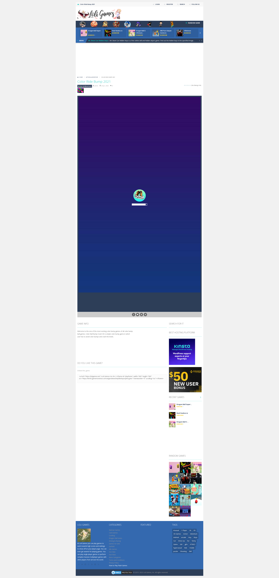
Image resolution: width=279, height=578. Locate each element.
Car (174, 541)
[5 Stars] (190, 85)
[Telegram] (95, 564)
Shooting (183, 551)
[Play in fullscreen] (141, 314)
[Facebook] (79, 564)
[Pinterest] (92, 564)
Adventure (193, 534)
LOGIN (157, 4)
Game (175, 544)
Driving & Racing (115, 541)
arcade (183, 537)
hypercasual (177, 548)
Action (185, 534)
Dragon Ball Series (115, 538)
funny (194, 541)
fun (188, 541)
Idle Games (113, 549)
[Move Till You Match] (174, 489)
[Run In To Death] (196, 478)
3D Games (177, 534)
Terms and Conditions (117, 560)
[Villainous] (185, 478)
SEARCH (182, 4)
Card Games (113, 533)
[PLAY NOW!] (84, 33)
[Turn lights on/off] (133, 314)
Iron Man (112, 552)
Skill (190, 551)
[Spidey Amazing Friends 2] (174, 500)
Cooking (112, 535)
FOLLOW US (195, 4)
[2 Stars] (186, 85)
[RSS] (98, 564)
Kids (185, 548)
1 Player (184, 530)
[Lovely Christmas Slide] (196, 489)
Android (176, 537)
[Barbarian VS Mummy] (185, 500)
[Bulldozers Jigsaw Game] (185, 489)
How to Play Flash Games (118, 565)
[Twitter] (82, 564)
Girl (181, 544)
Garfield (111, 546)
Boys (195, 537)
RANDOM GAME (194, 23)
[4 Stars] (189, 85)
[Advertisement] (139, 59)
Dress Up (181, 541)
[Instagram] (88, 564)
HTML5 (192, 544)
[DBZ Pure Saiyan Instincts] (174, 478)
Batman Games (114, 530)
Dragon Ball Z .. (182, 422)
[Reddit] (85, 564)
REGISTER (170, 4)
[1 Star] (184, 85)
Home (81, 77)
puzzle (175, 551)
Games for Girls (114, 544)
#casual (176, 530)
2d (190, 530)
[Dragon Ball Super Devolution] (172, 406)
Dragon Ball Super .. (184, 404)
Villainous (187, 31)
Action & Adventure (92, 77)
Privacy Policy (114, 563)
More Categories (115, 557)
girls (186, 544)
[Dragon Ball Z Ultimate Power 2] (172, 424)
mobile (192, 548)
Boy (189, 537)
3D (194, 530)
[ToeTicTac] (185, 511)
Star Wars (112, 555)
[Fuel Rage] (174, 511)
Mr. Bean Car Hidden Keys (98, 41)
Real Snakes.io (117, 31)
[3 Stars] (187, 85)
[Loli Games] (99, 13)
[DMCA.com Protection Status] (122, 572)
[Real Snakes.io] (172, 415)
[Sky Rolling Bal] (196, 500)
